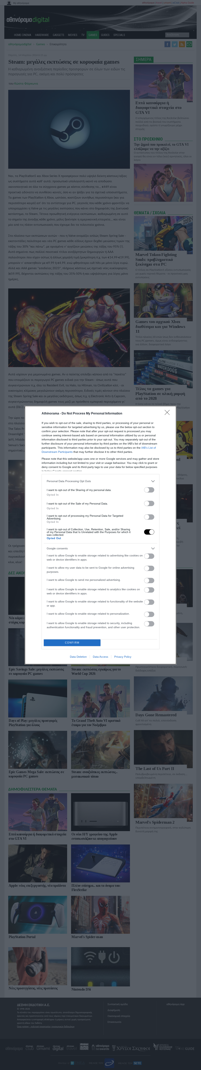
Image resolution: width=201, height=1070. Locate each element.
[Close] (168, 413)
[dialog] (100, 535)
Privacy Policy (122, 656)
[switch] (149, 490)
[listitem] (100, 481)
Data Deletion (78, 656)
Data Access (100, 656)
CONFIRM (72, 642)
